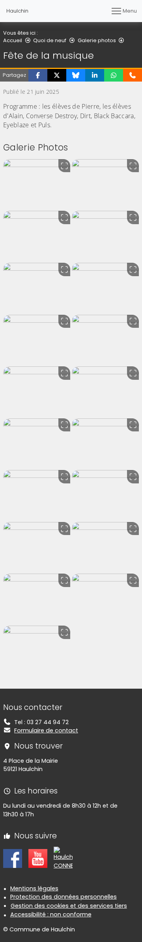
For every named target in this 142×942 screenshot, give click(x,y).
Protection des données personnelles (63, 897)
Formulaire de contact (46, 730)
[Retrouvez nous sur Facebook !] (12, 858)
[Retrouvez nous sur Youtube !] (37, 858)
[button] (37, 75)
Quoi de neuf (49, 40)
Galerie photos (97, 40)
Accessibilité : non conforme (51, 914)
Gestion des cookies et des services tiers (69, 906)
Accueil (12, 40)
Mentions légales (34, 888)
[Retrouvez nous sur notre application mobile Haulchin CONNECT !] (63, 858)
